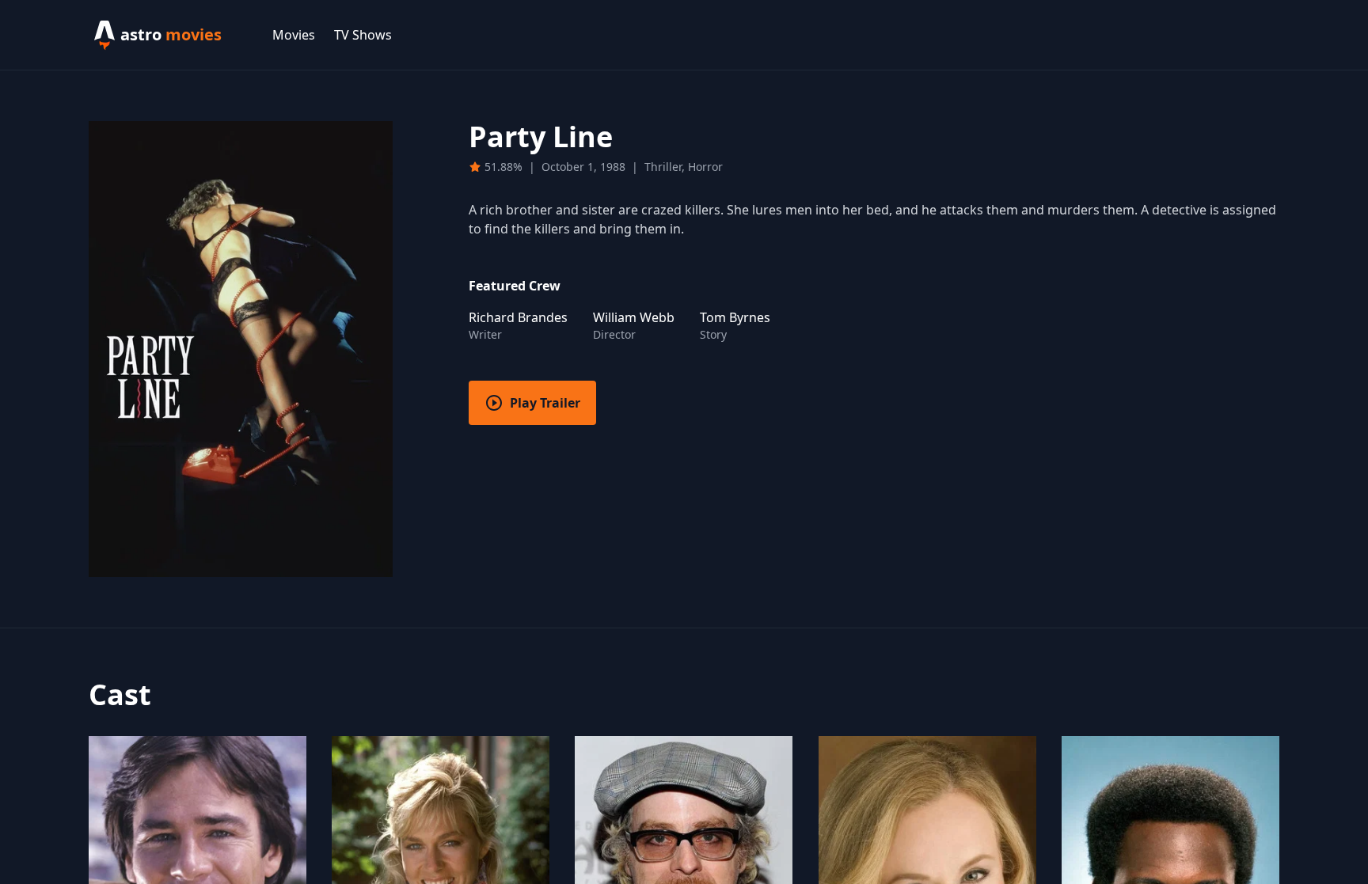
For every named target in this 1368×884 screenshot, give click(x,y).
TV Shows (363, 35)
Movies (293, 35)
